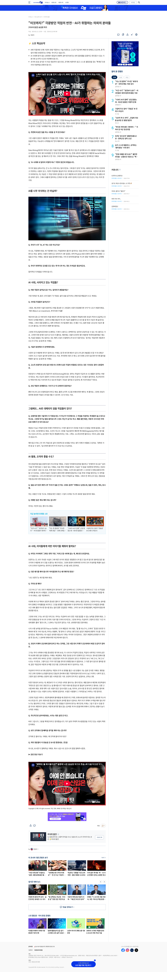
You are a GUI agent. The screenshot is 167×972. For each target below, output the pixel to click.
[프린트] (136, 34)
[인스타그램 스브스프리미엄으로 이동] (127, 950)
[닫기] (95, 960)
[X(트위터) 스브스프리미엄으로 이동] (136, 950)
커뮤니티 (60, 2)
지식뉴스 (47, 2)
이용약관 (30, 950)
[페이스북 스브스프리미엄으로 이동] (123, 950)
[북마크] (123, 34)
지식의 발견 (47, 17)
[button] (100, 881)
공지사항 (30, 946)
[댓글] (118, 35)
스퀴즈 (67, 2)
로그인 (133, 2)
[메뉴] (29, 2)
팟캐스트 (54, 2)
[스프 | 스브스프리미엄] (38, 2)
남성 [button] (120, 77)
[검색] (138, 2)
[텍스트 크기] (131, 34)
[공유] (127, 34)
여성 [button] (127, 77)
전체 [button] (114, 77)
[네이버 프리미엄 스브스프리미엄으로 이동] (132, 950)
